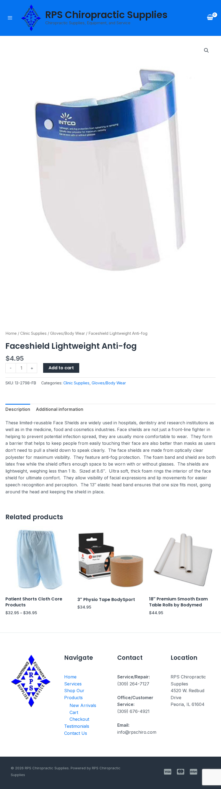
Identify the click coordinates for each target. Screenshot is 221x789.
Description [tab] (17, 409)
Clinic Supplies (33, 333)
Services (73, 683)
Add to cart (61, 368)
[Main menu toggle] (10, 17)
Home (11, 333)
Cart (74, 712)
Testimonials (76, 726)
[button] (206, 50)
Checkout (79, 719)
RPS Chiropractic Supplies (106, 14)
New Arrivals (83, 705)
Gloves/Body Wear (67, 333)
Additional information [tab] (59, 409)
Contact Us (75, 733)
